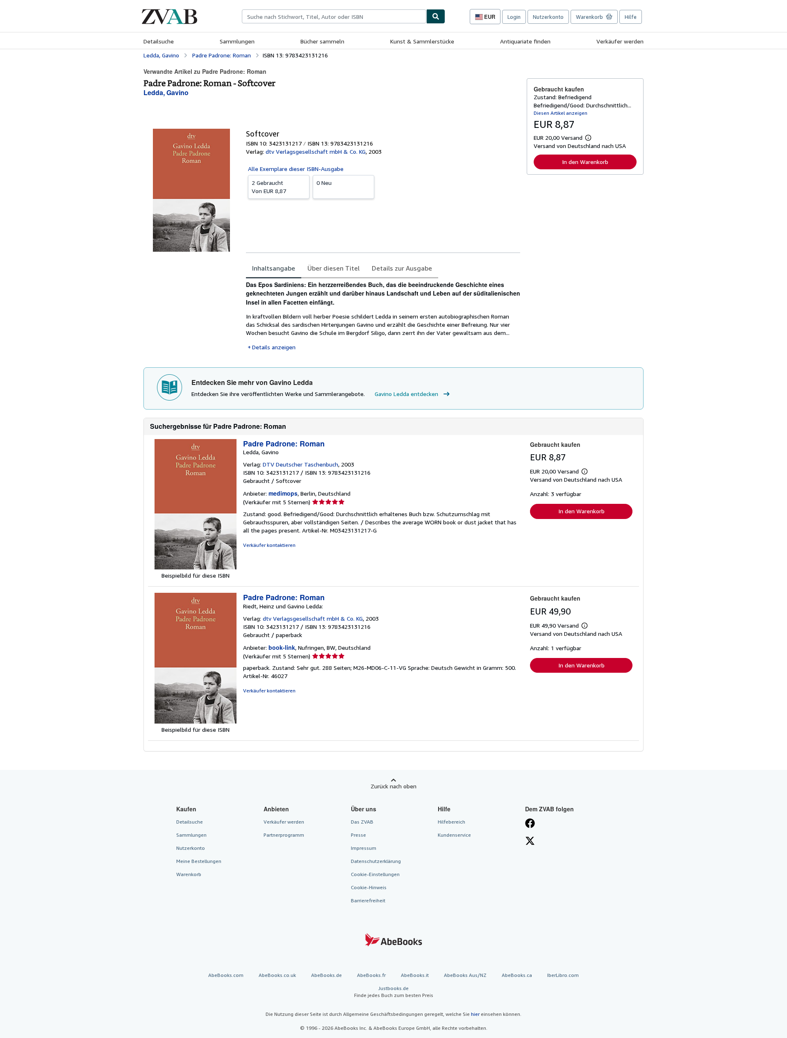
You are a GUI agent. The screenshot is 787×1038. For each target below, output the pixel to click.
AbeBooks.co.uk (277, 975)
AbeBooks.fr (371, 975)
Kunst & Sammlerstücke (422, 41)
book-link (281, 647)
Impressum (363, 848)
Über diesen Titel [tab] (333, 268)
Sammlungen (237, 41)
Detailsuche (158, 41)
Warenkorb (188, 874)
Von (269, 186)
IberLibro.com (563, 975)
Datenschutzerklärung (376, 861)
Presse (358, 835)
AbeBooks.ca (517, 975)
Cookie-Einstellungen (375, 874)
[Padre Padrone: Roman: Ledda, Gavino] (196, 567)
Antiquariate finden (525, 41)
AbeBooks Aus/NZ (465, 975)
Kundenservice (454, 835)
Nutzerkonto (548, 17)
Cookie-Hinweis (369, 887)
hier (475, 1014)
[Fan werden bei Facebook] (530, 824)
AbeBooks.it (415, 975)
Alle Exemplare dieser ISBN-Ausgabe (295, 168)
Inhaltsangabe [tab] (273, 268)
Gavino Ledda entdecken (406, 393)
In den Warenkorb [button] (585, 161)
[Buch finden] (436, 16)
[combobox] (334, 16)
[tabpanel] (383, 315)
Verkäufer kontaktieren (269, 545)
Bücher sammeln (322, 41)
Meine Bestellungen (198, 861)
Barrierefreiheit (368, 900)
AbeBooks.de (326, 975)
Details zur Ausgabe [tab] (402, 268)
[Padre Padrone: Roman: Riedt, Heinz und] (196, 721)
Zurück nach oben (393, 786)
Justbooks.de (393, 991)
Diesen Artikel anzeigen (560, 113)
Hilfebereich (451, 822)
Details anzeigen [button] (274, 347)
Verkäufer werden (620, 41)
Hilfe (631, 17)
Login (514, 17)
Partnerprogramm (284, 835)
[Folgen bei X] (530, 841)
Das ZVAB (362, 822)
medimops (283, 493)
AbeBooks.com (225, 975)
